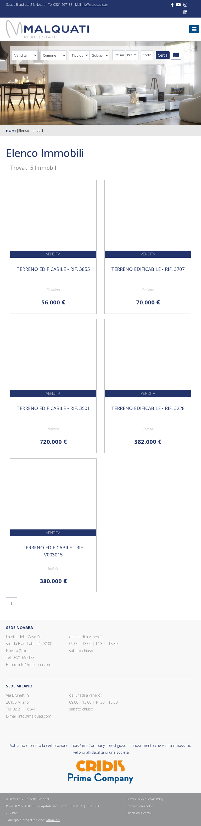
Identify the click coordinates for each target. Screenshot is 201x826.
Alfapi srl (53, 820)
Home (11, 130)
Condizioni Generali (139, 813)
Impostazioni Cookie (140, 806)
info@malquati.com (95, 4)
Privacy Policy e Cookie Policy (145, 799)
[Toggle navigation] (194, 29)
